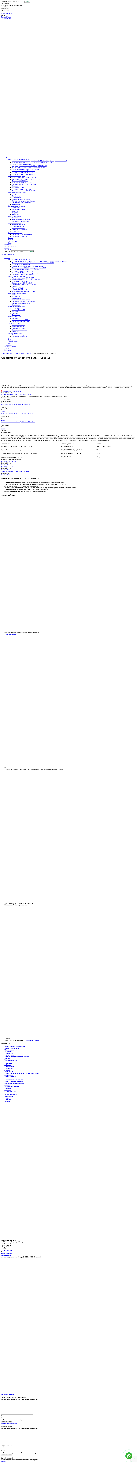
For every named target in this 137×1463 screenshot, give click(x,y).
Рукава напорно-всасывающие (14, 1046)
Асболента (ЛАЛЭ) (18, 187)
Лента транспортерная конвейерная (23, 201)
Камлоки (15, 218)
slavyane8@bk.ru (6, 17)
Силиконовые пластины (19, 236)
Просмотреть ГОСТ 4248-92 (12, 391)
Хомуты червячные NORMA (21, 219)
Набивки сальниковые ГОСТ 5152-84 (24, 184)
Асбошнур (7, 1065)
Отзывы (7, 1101)
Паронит (15, 186)
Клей (9, 243)
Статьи (6, 248)
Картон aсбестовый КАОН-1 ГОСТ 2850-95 (26, 179)
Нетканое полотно (18, 226)
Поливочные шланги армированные (23, 174)
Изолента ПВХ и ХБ (18, 209)
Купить (3, 411)
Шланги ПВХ (9, 1053)
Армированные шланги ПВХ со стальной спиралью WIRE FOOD (33, 162)
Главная (3, 353)
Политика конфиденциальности (9, 1257)
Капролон (15, 213)
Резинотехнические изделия (17, 192)
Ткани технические (14, 223)
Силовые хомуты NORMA (20, 221)
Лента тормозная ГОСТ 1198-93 (22, 189)
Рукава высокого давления (13, 1081)
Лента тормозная (10, 1076)
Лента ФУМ (16, 207)
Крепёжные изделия (14, 216)
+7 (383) (6, 13)
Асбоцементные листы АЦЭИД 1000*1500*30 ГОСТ (18, 422)
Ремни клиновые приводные (21, 199)
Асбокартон (8, 1063)
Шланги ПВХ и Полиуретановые (19, 159)
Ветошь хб (15, 231)
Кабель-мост (16, 204)
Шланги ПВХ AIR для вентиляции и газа (25, 172)
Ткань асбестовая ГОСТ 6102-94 (22, 182)
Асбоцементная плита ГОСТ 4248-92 (24, 191)
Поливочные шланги (11, 1086)
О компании (8, 244)
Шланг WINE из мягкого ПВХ (21, 164)
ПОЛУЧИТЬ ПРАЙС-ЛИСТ (10, 394)
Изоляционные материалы (16, 206)
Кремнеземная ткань (18, 224)
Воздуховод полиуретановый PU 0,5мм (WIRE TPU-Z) (29, 166)
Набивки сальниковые (12, 1048)
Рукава (14, 194)
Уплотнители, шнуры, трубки (21, 202)
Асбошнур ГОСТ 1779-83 (20, 181)
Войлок (10, 239)
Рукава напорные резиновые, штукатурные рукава (21, 1073)
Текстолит (15, 211)
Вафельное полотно (18, 228)
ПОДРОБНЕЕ (5, 464)
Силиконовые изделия (15, 233)
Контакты (7, 249)
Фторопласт (16, 214)
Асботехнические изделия (16, 176)
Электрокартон (13, 241)
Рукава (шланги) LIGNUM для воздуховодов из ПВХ (29, 167)
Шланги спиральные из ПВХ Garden (23, 171)
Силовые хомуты (10, 1091)
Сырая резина (16, 197)
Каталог (7, 157)
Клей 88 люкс (9, 1068)
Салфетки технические (19, 229)
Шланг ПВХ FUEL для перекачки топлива (25, 169)
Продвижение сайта (7, 1394)
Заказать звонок (6, 18)
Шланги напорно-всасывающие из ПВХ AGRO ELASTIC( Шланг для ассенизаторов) (39, 161)
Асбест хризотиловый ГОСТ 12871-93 (24, 177)
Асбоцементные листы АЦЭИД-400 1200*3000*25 (17, 413)
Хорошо (3, 1461)
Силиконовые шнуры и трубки (22, 234)
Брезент (10, 238)
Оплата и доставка (10, 246)
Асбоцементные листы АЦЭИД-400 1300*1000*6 (16, 404)
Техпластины (16, 196)
